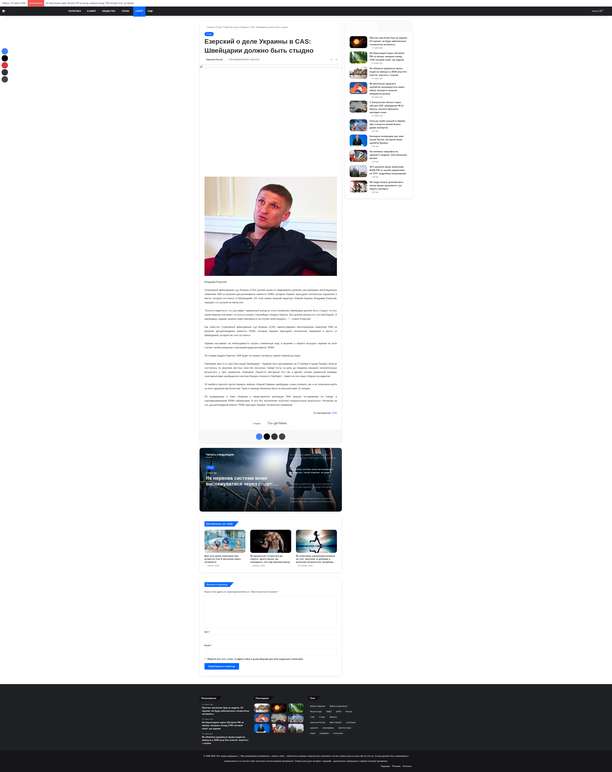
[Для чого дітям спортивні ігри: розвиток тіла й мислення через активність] (224, 541)
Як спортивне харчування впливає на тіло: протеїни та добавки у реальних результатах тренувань (315, 559)
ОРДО (329, 712)
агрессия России (317, 722)
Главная (210, 27)
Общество (108, 11)
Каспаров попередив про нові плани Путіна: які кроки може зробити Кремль (387, 139)
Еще (150, 11)
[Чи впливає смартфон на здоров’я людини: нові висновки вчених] (358, 156)
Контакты (407, 766)
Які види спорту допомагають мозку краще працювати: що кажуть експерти (387, 185)
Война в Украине (317, 706)
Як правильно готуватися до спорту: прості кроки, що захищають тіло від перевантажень (270, 559)
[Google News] (277, 423)
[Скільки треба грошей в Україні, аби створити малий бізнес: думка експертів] (358, 125)
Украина (333, 717)
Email (208, 645)
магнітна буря (345, 728)
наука (312, 733)
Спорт (139, 11)
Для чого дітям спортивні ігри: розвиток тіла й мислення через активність (222, 559)
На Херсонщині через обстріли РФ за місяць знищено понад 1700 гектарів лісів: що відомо (387, 56)
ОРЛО (338, 712)
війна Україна (336, 722)
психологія (338, 733)
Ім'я (207, 632)
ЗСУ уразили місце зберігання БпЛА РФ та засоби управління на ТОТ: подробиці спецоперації (388, 170)
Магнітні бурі (316, 712)
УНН (334, 413)
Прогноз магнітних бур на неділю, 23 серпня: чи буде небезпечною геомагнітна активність (389, 41)
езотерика (351, 722)
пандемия (324, 733)
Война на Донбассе (338, 706)
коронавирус (328, 728)
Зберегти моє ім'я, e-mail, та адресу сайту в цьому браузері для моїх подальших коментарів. (255, 659)
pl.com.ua (368, 756)
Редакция (385, 766)
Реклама (396, 766)
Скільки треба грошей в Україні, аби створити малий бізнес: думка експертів (388, 124)
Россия (349, 712)
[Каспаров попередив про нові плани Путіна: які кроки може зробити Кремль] (358, 141)
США (312, 717)
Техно (125, 11)
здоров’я (314, 728)
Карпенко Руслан (214, 59)
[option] (271, 480)
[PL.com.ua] (8, 11)
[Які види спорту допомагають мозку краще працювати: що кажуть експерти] (358, 186)
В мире (91, 11)
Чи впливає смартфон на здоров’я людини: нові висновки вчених (388, 154)
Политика (74, 11)
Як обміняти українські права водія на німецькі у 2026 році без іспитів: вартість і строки (88, 3)
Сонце (322, 717)
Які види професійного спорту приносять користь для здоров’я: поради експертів (242, 481)
